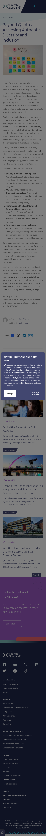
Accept (10, 393)
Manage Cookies (35, 393)
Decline (23, 393)
